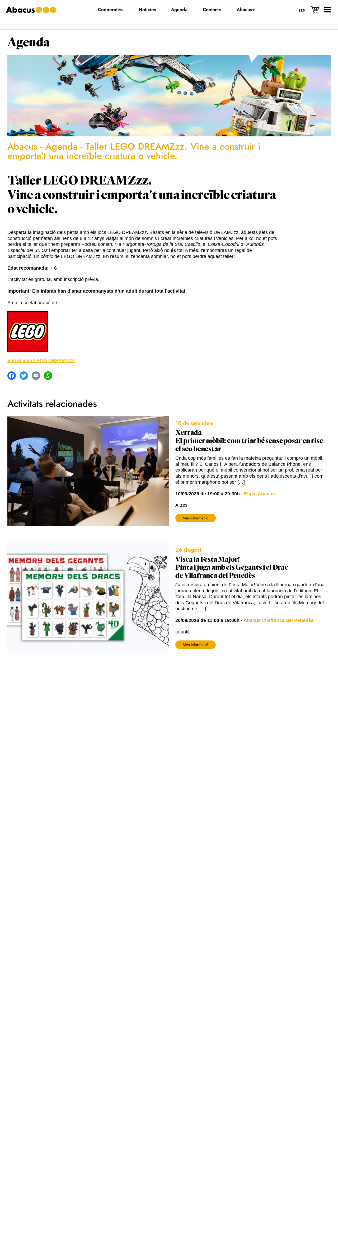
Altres (181, 505)
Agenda (28, 42)
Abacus (22, 146)
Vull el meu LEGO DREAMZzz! (41, 360)
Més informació (195, 518)
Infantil (182, 631)
